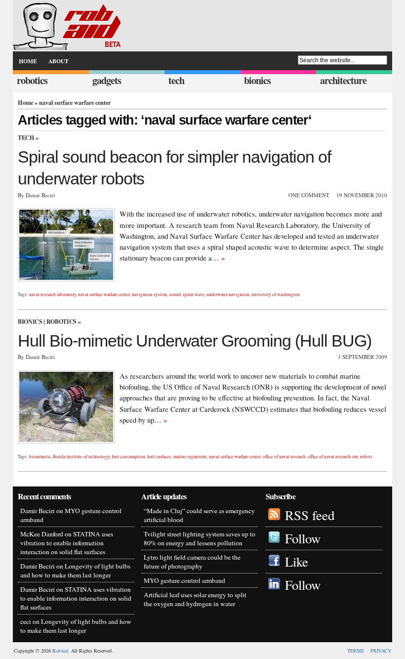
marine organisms (190, 456)
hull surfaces (159, 456)
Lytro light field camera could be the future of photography (192, 562)
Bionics (30, 321)
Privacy (380, 650)
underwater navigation (227, 294)
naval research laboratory (52, 294)
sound (175, 294)
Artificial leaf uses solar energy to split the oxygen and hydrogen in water (195, 599)
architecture (343, 80)
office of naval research (284, 456)
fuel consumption (128, 456)
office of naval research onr (333, 456)
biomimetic (40, 456)
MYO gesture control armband (184, 580)
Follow (303, 538)
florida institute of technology (81, 456)
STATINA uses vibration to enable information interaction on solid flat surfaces (66, 542)
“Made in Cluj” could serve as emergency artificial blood (199, 515)
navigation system (149, 294)
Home (25, 102)
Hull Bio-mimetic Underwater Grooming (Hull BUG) (194, 340)
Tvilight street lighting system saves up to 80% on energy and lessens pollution (199, 538)
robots (366, 456)
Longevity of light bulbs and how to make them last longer (75, 570)
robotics (32, 80)
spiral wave (193, 294)
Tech (26, 137)
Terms (355, 650)
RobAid (60, 650)
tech (176, 80)
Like (296, 562)
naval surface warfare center (104, 294)
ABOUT (58, 61)
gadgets (106, 80)
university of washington (275, 294)
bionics (257, 80)
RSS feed (309, 515)
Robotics (61, 321)
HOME (28, 61)
